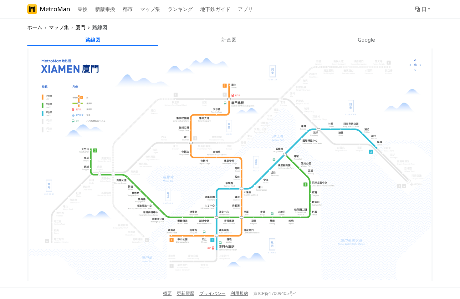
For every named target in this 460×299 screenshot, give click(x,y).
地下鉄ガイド (215, 9)
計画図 (229, 39)
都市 (128, 9)
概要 (167, 293)
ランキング (180, 9)
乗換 (83, 9)
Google (366, 39)
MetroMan (55, 9)
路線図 (92, 39)
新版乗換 (105, 9)
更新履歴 (185, 293)
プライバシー (212, 293)
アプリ (245, 9)
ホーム (34, 27)
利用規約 (239, 293)
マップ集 (150, 9)
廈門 (80, 27)
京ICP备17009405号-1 (275, 293)
